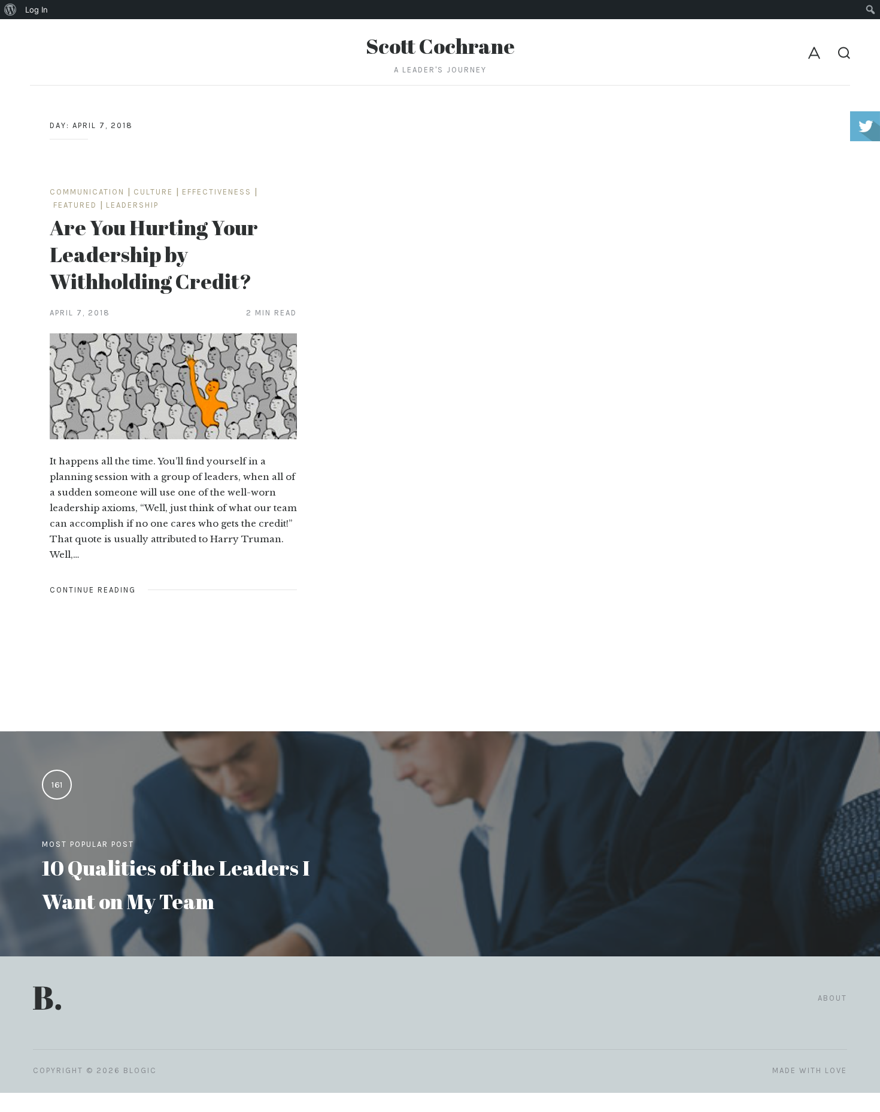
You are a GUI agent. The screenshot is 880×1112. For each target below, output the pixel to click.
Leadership (132, 204)
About (832, 997)
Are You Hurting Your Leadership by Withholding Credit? (154, 254)
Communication (87, 191)
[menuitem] (10, 9)
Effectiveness (216, 191)
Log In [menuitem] (36, 9)
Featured (75, 204)
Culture (153, 191)
